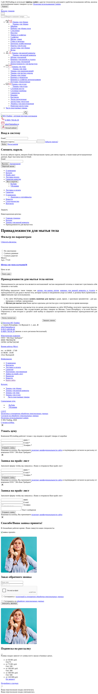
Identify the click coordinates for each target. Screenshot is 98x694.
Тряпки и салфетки (18, 35)
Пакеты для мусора (18, 46)
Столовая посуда (17, 89)
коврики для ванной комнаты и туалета (77, 290)
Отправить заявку (8, 448)
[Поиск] (3, 16)
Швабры (14, 26)
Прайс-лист (10, 175)
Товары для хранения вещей (22, 71)
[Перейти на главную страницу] (19, 116)
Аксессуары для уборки (20, 48)
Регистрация (13, 144)
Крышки (14, 95)
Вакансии (10, 376)
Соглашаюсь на (23, 601)
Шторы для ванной (18, 57)
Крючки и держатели (19, 77)
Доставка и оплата (13, 190)
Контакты (10, 203)
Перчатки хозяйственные (21, 44)
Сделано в (7, 422)
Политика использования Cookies (47, 4)
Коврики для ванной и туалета (23, 59)
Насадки (14, 33)
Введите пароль (7, 142)
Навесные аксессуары (19, 106)
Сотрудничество (12, 201)
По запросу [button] (10, 679)
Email (3, 138)
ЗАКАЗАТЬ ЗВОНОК (9, 603)
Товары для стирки (18, 75)
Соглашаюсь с (33, 597)
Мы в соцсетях (12, 181)
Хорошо (5, 6)
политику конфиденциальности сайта (46, 450)
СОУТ (3, 411)
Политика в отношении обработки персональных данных (24, 413)
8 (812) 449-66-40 (8, 329)
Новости (9, 199)
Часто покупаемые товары (16, 108)
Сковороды (15, 93)
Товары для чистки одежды (22, 73)
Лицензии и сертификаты (21, 197)
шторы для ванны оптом (48, 290)
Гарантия (9, 369)
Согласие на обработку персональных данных (20, 416)
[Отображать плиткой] (2, 244)
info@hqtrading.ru (12, 124)
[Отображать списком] (2, 246)
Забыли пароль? (51, 142)
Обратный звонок (8, 166)
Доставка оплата (12, 177)
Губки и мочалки (17, 41)
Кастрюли (15, 97)
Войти (4, 144)
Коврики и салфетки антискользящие (26, 80)
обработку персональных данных (30, 601)
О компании (11, 171)
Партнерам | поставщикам (16, 372)
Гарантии (10, 192)
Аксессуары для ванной (20, 62)
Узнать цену (6, 274)
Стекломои (15, 31)
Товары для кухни (19, 84)
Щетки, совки (16, 39)
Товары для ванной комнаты (23, 53)
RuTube (14, 184)
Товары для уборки (20, 22)
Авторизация (15, 164)
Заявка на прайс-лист (14, 374)
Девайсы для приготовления (22, 104)
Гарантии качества (13, 179)
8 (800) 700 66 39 (8, 331)
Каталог (9, 173)
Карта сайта (10, 380)
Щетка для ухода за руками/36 (14, 265)
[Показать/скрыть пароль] (41, 141)
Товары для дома (19, 67)
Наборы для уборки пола (21, 28)
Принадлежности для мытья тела (24, 64)
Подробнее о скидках (9, 683)
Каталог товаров (7, 11)
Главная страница (13, 218)
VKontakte (15, 186)
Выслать (5, 164)
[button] (1, 248)
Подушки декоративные (20, 82)
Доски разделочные (19, 99)
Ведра (13, 50)
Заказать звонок (49, 320)
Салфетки (15, 37)
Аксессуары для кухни (20, 101)
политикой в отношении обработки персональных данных (40, 597)
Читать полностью (8, 318)
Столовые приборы (18, 91)
